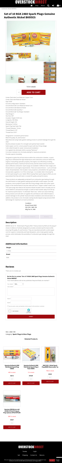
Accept (52, 460)
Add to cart (33, 92)
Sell (19, 455)
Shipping (25, 455)
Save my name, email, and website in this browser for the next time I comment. (26, 306)
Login (35, 451)
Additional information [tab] (29, 216)
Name (9, 298)
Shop (36, 6)
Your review (10, 286)
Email (9, 302)
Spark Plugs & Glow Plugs (22, 334)
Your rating (10, 284)
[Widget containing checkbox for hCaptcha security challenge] (19, 311)
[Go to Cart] (59, 5)
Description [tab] (13, 216)
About (43, 6)
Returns (42, 455)
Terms (25, 451)
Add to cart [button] (12, 383)
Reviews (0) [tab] (46, 216)
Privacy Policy (58, 460)
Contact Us (33, 455)
